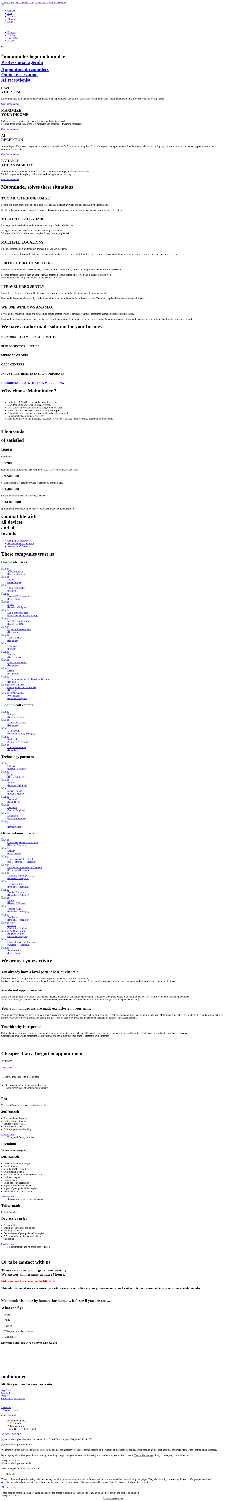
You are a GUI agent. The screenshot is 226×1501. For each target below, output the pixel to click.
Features (53, 2)
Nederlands (12, 38)
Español (11, 40)
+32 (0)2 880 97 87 (11, 1434)
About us (61, 2)
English (11, 35)
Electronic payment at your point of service (25, 1085)
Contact (11, 10)
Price (45, 2)
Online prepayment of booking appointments (26, 1088)
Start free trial (7, 2)
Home (10, 21)
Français (11, 32)
